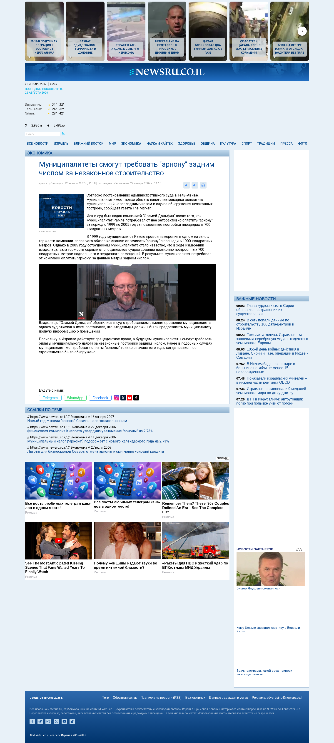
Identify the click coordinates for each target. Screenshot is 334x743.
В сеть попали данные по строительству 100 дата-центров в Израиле (265, 324)
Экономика (131, 143)
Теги (105, 697)
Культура (228, 143)
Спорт (247, 143)
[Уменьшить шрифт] (186, 185)
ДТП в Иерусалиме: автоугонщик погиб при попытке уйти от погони (269, 401)
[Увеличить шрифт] (195, 185)
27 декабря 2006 (103, 427)
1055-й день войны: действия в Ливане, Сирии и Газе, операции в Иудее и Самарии (272, 353)
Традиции (266, 143)
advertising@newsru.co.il (284, 697)
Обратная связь (125, 697)
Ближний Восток (88, 143)
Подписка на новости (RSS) (161, 697)
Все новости (37, 143)
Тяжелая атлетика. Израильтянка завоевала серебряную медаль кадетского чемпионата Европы (272, 339)
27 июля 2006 (101, 447)
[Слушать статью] (208, 185)
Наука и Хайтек (160, 143)
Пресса (286, 143)
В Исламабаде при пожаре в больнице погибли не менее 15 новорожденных (265, 368)
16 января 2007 (102, 417)
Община (208, 143)
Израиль (61, 143)
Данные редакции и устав (228, 697)
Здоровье (186, 143)
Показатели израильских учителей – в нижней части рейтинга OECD (271, 380)
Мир (112, 143)
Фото (302, 143)
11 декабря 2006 (103, 437)
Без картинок (195, 697)
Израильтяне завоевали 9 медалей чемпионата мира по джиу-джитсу (271, 391)
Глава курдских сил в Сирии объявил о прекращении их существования (265, 310)
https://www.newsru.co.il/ (48, 417)
